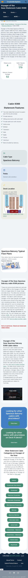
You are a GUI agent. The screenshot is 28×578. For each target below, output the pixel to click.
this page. (18, 474)
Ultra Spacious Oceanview (14, 505)
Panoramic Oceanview (14, 500)
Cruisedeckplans (13, 2)
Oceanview (14, 490)
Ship (4, 12)
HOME (2, 24)
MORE (16, 16)
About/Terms (10, 560)
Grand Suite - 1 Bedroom (14, 530)
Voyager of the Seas (21, 24)
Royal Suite (14, 544)
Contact (19, 560)
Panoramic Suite (14, 520)
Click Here (14, 423)
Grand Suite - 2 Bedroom (14, 534)
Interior (14, 480)
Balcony (14, 510)
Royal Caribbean (9, 24)
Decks (13, 12)
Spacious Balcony (7, 25)
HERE (7, 315)
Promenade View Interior (14, 485)
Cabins (5, 16)
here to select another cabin (18, 319)
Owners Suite (14, 539)
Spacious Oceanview (14, 495)
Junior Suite (14, 525)
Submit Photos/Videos (11, 563)
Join (22, 563)
